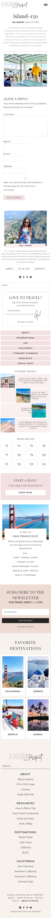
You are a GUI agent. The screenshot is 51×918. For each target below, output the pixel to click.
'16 (43, 446)
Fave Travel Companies (25, 813)
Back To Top (28, 901)
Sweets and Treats (26, 571)
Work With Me (25, 794)
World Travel (26, 837)
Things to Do (25, 562)
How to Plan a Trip (25, 808)
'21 (6, 464)
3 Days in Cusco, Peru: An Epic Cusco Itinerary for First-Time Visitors (33, 381)
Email (7, 153)
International (25, 338)
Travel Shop (25, 363)
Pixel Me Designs (31, 912)
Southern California (25, 876)
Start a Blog (25, 823)
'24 (44, 464)
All (25, 553)
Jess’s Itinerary (25, 575)
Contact (40, 269)
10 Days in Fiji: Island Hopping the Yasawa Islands (33, 410)
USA (25, 343)
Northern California (25, 871)
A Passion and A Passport (14, 4)
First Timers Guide (25, 557)
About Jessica (25, 779)
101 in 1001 (24, 269)
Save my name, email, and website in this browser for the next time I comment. (22, 186)
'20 (44, 455)
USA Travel (26, 842)
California (26, 348)
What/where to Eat (25, 566)
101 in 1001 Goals (26, 784)
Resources (25, 358)
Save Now (25, 492)
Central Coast (25, 881)
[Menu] (45, 4)
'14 (19, 446)
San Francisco (25, 866)
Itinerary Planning (25, 353)
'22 (19, 464)
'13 (6, 446)
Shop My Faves (25, 818)
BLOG (25, 852)
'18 (19, 455)
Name (7, 141)
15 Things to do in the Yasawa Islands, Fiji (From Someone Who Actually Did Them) (33, 395)
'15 (31, 446)
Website (7, 166)
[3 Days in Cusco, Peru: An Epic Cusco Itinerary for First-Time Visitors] (8, 381)
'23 (31, 464)
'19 (31, 455)
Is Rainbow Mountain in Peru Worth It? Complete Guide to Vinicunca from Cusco (33, 425)
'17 (6, 455)
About (10, 269)
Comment (8, 114)
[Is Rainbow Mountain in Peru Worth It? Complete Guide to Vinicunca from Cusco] (8, 425)
